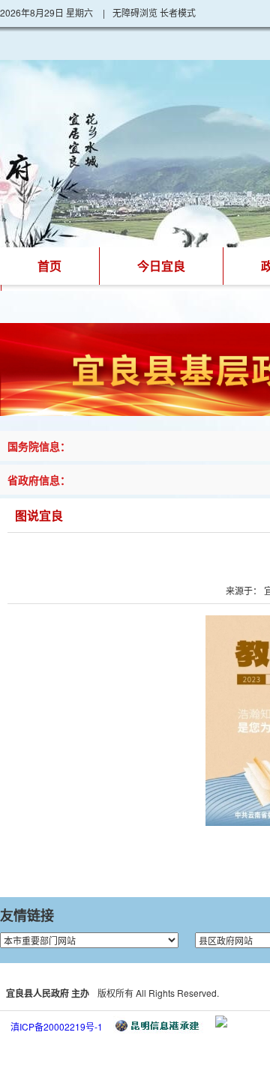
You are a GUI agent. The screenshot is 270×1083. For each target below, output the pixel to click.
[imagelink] (221, 1022)
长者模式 (178, 12)
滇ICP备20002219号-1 (56, 1026)
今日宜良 (161, 265)
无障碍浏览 (135, 12)
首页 (50, 265)
